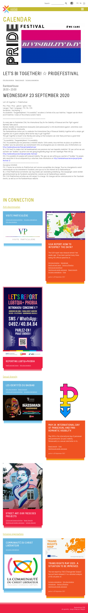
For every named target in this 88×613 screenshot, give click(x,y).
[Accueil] (10, 9)
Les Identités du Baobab (20, 385)
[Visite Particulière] (23, 234)
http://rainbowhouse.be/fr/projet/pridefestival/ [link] (19, 147)
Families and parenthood (55, 268)
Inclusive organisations (32, 80)
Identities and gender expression (57, 270)
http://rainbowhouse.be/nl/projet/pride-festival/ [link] (20, 154)
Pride (64, 272)
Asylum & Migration (68, 265)
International (64, 263)
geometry (66, 609)
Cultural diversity (31, 523)
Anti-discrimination (8, 80)
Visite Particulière (17, 215)
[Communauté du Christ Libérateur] (23, 571)
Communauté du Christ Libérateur (19, 544)
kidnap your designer (79, 609)
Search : (47, 3)
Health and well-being (54, 265)
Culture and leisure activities (14, 220)
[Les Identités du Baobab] (23, 407)
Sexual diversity (19, 80)
